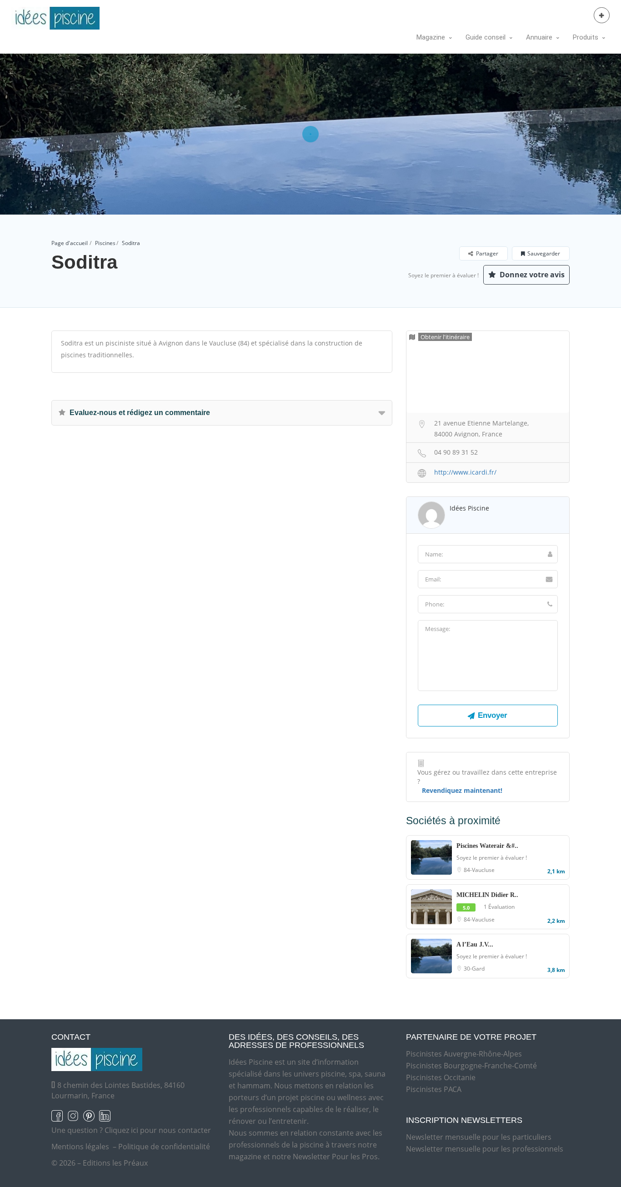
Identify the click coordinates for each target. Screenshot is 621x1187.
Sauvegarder (543, 253)
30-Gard (474, 968)
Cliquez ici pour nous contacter (158, 1130)
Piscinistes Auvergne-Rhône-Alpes (464, 1054)
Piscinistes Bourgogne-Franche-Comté (471, 1066)
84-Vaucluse (479, 870)
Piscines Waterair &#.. (487, 845)
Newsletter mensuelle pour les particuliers (478, 1137)
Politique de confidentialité (164, 1147)
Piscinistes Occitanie (441, 1077)
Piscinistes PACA (433, 1089)
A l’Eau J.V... (474, 944)
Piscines (105, 243)
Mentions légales (80, 1147)
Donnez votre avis (531, 275)
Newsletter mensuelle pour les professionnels (484, 1149)
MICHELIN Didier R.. (487, 895)
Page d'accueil (69, 243)
